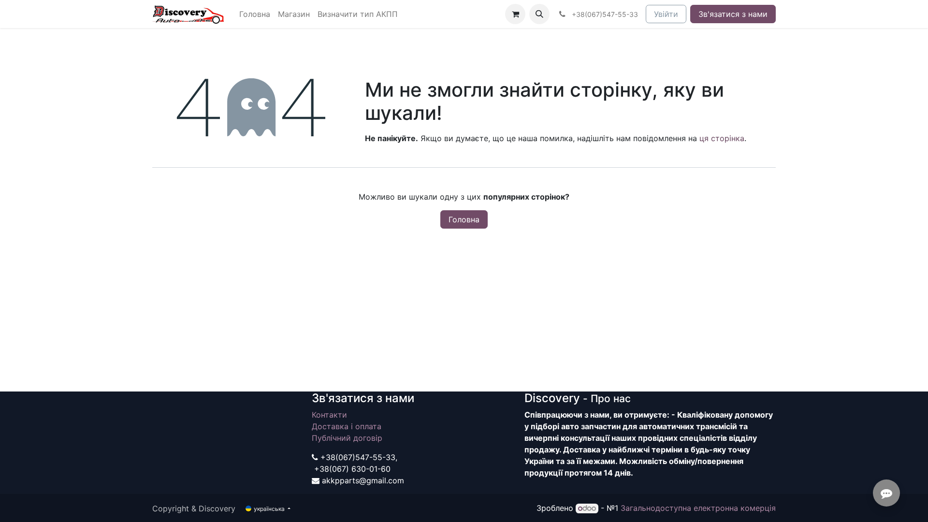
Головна (464, 219)
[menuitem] (254, 14)
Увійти (666, 14)
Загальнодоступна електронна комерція (698, 508)
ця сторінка (721, 138)
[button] (539, 14)
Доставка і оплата (346, 426)
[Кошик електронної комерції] (515, 14)
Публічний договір (347, 438)
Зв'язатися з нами (733, 14)
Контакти (329, 415)
